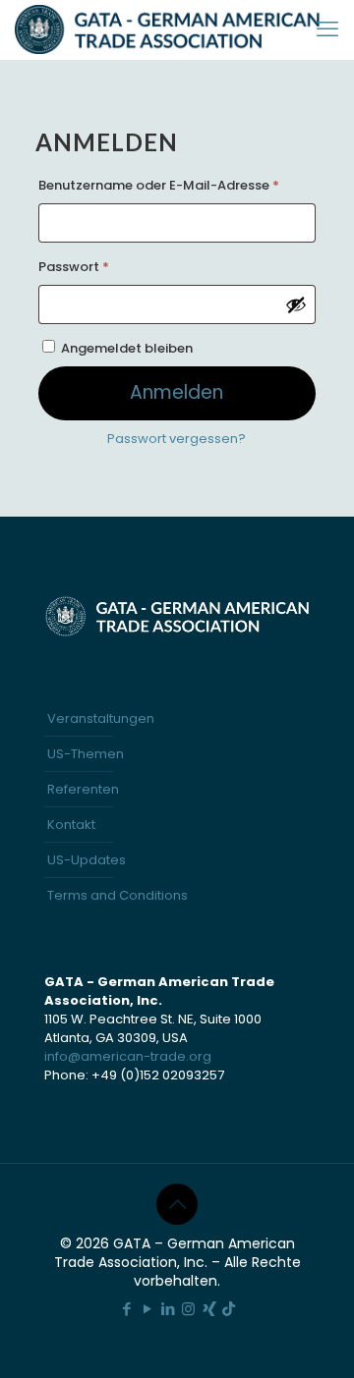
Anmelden (176, 392)
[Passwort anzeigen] (296, 304)
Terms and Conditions (117, 895)
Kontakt (71, 824)
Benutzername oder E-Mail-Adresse (177, 184)
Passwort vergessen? (176, 438)
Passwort (111, 266)
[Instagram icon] (188, 1308)
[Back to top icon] (177, 1204)
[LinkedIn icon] (167, 1308)
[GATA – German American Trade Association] (168, 29)
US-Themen (85, 753)
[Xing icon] (209, 1308)
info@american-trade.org (127, 1056)
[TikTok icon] (228, 1308)
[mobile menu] (327, 29)
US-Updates (86, 860)
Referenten (83, 789)
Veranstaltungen (100, 718)
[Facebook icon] (126, 1308)
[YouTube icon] (147, 1308)
